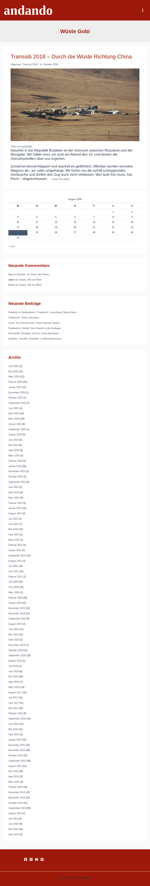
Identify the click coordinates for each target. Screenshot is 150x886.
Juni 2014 (13, 823)
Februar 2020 (15, 597)
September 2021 (17, 555)
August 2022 (15, 513)
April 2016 (13, 734)
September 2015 (17, 760)
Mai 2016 (13, 729)
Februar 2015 (15, 787)
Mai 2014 (13, 829)
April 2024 (13, 450)
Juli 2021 (13, 566)
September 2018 (17, 655)
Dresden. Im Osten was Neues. (33, 274)
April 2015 (13, 776)
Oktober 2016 (15, 713)
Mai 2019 (13, 634)
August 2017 (15, 692)
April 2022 (13, 534)
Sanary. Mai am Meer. (30, 279)
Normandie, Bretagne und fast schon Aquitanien (33, 333)
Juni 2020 (13, 587)
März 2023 (14, 497)
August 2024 (15, 434)
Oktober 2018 (15, 650)
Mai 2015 (13, 771)
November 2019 (16, 613)
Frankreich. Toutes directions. (24, 317)
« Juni (11, 246)
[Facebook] (25, 859)
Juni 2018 (13, 671)
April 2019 (13, 639)
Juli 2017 (13, 697)
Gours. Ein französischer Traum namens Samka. (34, 323)
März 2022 (14, 539)
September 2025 (17, 403)
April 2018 (13, 681)
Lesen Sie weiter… (62, 179)
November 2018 (16, 645)
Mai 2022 (13, 529)
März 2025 (14, 418)
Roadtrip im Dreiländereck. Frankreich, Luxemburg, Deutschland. (42, 312)
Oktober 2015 (15, 755)
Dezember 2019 (16, 608)
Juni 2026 (13, 366)
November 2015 (16, 750)
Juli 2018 (13, 666)
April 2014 (13, 834)
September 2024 (17, 429)
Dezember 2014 (16, 792)
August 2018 (15, 660)
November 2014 (16, 797)
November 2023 (16, 471)
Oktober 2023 (15, 476)
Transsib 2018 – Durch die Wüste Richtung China (71, 56)
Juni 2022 (13, 524)
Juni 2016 (13, 724)
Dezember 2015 (16, 745)
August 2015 (15, 766)
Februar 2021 (15, 576)
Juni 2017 (13, 703)
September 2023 (17, 482)
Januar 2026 (14, 387)
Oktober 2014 (15, 803)
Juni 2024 (13, 439)
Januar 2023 (14, 508)
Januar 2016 (14, 739)
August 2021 (15, 561)
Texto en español (20, 146)
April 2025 (13, 413)
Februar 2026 (15, 382)
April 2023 (13, 492)
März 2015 (14, 781)
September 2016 (17, 718)
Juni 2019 (13, 629)
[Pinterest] (42, 859)
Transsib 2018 (30, 64)
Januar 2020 (14, 602)
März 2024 (14, 455)
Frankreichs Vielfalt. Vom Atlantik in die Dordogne (34, 328)
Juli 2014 (13, 818)
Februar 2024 (15, 460)
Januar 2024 (14, 466)
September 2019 (17, 618)
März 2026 (14, 376)
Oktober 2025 (15, 397)
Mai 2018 (13, 676)
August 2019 (15, 624)
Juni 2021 (13, 571)
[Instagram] (31, 859)
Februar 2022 (15, 545)
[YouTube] (36, 859)
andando (28, 10)
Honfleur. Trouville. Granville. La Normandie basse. (35, 338)
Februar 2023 (15, 503)
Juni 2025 (13, 408)
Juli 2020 (13, 581)
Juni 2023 (13, 487)
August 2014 (15, 813)
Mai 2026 (13, 371)
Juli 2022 (13, 518)
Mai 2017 (13, 708)
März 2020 (14, 592)
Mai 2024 (13, 445)
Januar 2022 (14, 550)
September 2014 (17, 808)
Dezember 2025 (16, 392)
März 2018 (14, 687)
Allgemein (16, 64)
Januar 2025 (14, 424)
